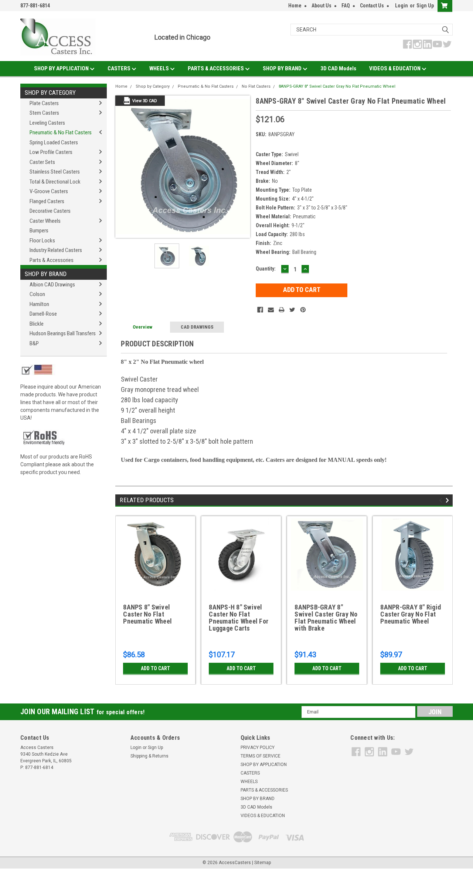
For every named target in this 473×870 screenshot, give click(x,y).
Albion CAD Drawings (52, 284)
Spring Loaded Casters (54, 142)
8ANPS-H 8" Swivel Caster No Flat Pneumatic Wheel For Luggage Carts (238, 618)
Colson (37, 294)
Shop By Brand (46, 274)
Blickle (37, 323)
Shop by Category (50, 92)
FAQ (345, 6)
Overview (142, 327)
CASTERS (120, 68)
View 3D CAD (144, 100)
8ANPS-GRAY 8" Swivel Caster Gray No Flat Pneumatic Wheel (337, 86)
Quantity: (266, 269)
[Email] (271, 310)
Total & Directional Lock (55, 181)
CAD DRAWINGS (197, 327)
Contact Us (372, 6)
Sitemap (262, 862)
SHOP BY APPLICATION (62, 68)
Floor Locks (42, 240)
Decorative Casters (50, 211)
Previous (122, 166)
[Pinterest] (303, 310)
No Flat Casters (256, 86)
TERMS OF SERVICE (260, 756)
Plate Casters (44, 103)
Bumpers (39, 230)
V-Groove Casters (49, 191)
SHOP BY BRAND (283, 68)
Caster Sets (42, 162)
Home (295, 6)
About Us (321, 6)
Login (401, 6)
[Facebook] (260, 310)
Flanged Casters (47, 201)
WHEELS (159, 68)
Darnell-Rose (43, 313)
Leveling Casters (47, 123)
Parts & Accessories (52, 260)
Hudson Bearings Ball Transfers (63, 333)
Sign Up (425, 6)
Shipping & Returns (149, 756)
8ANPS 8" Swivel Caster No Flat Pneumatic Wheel (147, 614)
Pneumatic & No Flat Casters (61, 132)
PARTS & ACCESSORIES (216, 68)
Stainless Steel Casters (55, 171)
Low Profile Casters (51, 152)
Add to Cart (155, 668)
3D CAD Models (338, 68)
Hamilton (39, 304)
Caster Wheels (45, 221)
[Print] (282, 310)
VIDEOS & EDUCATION (395, 68)
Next (242, 166)
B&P (34, 343)
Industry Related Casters (56, 250)
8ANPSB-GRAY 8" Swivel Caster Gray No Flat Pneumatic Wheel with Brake (326, 618)
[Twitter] (292, 310)
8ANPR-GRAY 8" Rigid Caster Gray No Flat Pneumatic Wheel (410, 614)
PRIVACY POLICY (258, 747)
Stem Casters (44, 113)
